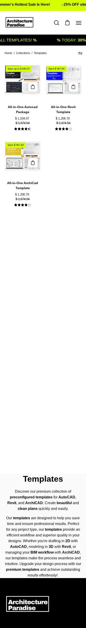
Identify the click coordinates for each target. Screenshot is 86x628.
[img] (22, 129)
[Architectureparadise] (19, 22)
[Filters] (80, 53)
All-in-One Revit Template (63, 109)
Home (8, 53)
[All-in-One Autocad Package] (32, 87)
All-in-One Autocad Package (23, 109)
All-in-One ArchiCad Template (22, 185)
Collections (23, 53)
